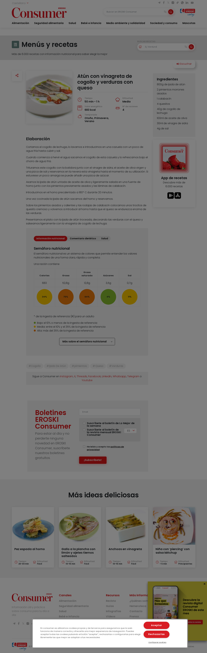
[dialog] (110, 633)
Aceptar (156, 625)
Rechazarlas (156, 634)
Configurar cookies (157, 642)
